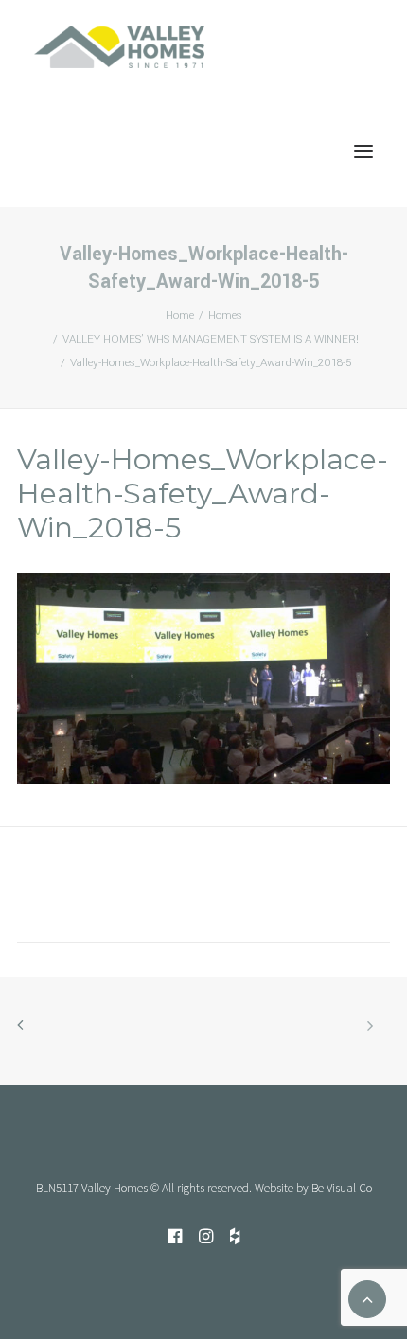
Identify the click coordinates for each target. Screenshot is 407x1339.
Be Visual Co (341, 1188)
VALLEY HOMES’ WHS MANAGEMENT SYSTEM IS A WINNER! (210, 339)
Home (180, 316)
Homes (225, 316)
